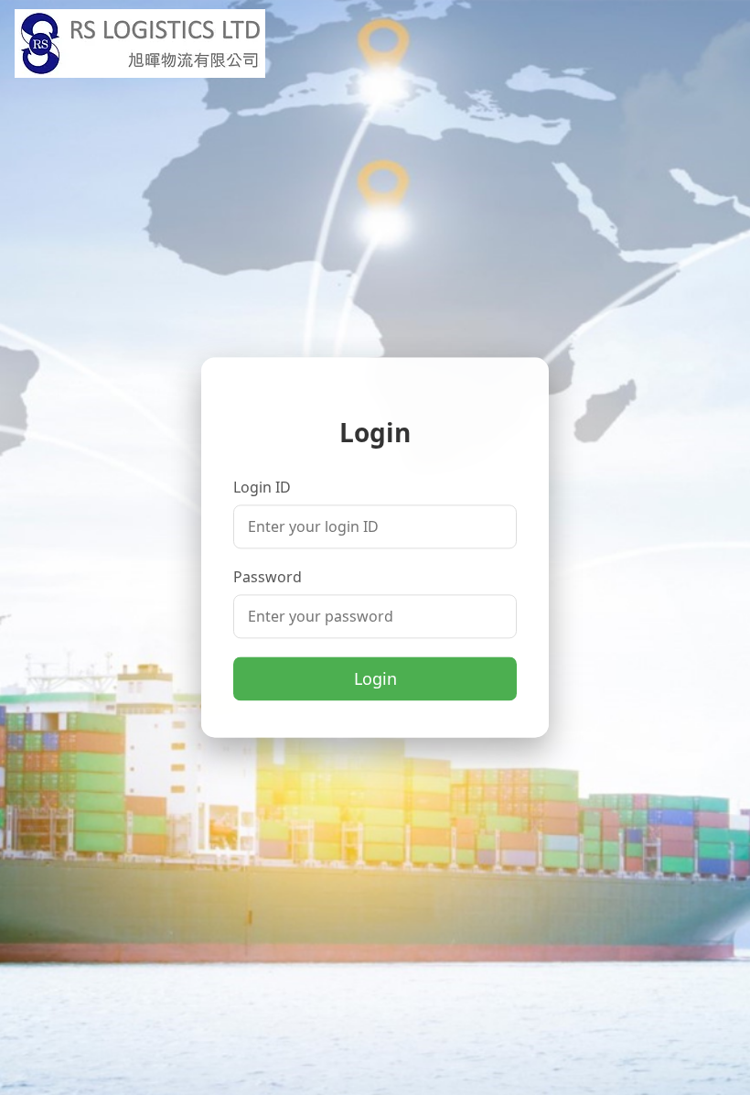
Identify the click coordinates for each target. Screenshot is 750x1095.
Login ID (262, 488)
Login (375, 679)
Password (267, 578)
